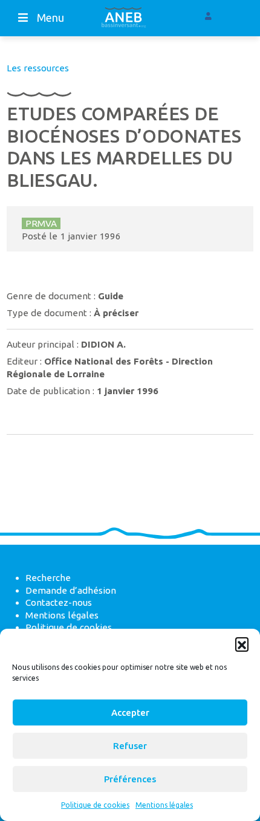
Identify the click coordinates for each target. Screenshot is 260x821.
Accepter (130, 712)
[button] (242, 644)
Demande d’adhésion (70, 590)
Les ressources (38, 68)
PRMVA (41, 223)
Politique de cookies (95, 805)
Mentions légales (164, 805)
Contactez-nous (58, 602)
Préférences (130, 779)
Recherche (48, 578)
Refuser (130, 746)
